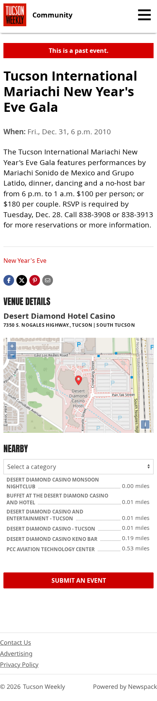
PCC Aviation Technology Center (51, 549)
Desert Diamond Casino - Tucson (51, 528)
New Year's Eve (24, 260)
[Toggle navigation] (144, 14)
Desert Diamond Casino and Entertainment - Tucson (44, 515)
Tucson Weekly (44, 686)
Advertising (16, 653)
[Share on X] (21, 279)
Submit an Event (78, 580)
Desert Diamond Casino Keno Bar (52, 539)
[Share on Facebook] (8, 279)
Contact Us (15, 642)
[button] (34, 279)
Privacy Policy (19, 664)
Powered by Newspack (125, 686)
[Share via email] (47, 279)
